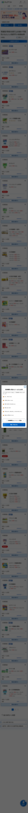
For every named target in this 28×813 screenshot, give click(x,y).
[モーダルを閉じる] (25, 387)
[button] (14, 424)
